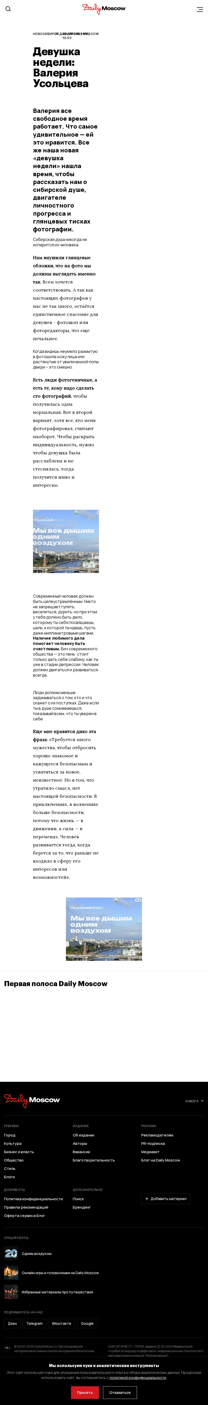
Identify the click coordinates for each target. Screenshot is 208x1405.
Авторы (80, 1143)
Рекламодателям (157, 1135)
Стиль (9, 1168)
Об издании (83, 1135)
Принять (85, 1392)
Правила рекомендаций (26, 1207)
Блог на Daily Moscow (160, 1160)
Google (87, 1323)
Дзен (12, 1323)
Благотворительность (94, 1160)
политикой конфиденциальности (138, 1377)
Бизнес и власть (19, 1151)
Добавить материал (168, 1198)
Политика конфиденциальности (33, 1199)
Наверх (192, 1101)
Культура (13, 1143)
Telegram (34, 1323)
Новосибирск (45, 33)
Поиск (78, 1199)
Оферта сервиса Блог (24, 1215)
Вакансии (81, 1151)
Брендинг (82, 1207)
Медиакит (150, 1151)
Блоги (9, 1176)
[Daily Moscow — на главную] (32, 1101)
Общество (14, 1160)
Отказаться (120, 1392)
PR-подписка (153, 1143)
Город (9, 1135)
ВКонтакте (61, 1323)
